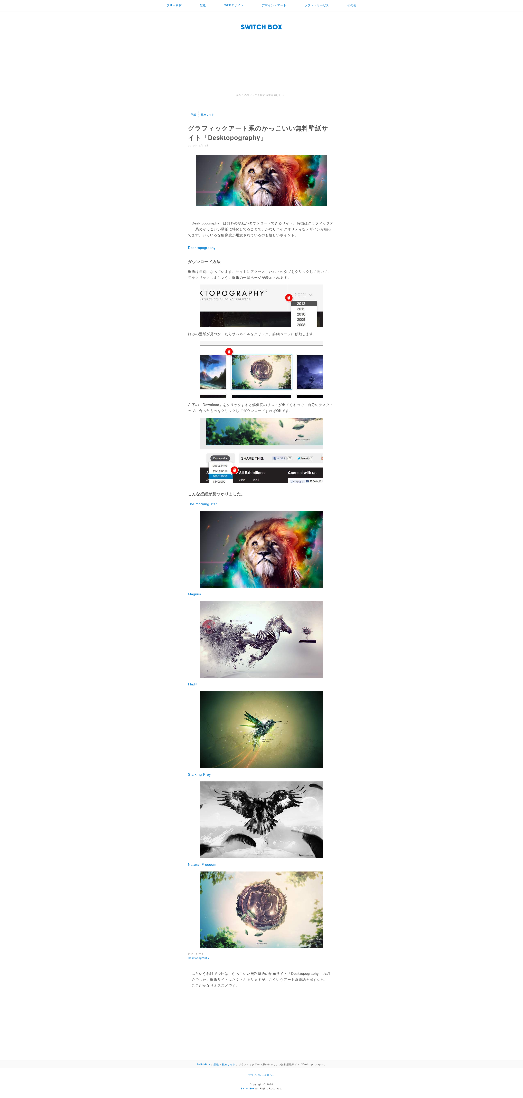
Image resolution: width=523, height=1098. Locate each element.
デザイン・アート (274, 5)
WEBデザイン (234, 5)
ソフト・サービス (317, 5)
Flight (193, 683)
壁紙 (203, 5)
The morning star (202, 503)
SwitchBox (247, 1088)
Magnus (194, 593)
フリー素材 (174, 5)
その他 (351, 5)
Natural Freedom (202, 864)
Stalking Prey (199, 774)
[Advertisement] (261, 62)
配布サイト (207, 114)
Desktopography (202, 247)
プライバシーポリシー (261, 1075)
